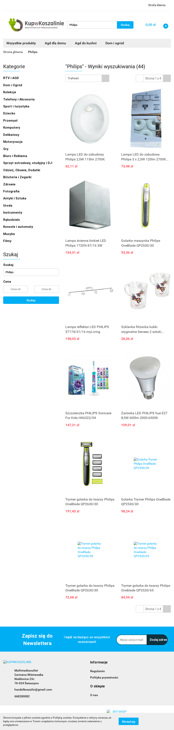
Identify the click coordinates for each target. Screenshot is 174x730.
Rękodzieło (12, 220)
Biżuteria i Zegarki (17, 177)
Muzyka (9, 234)
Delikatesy (11, 135)
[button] (99, 662)
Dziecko (9, 113)
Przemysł (10, 120)
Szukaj (31, 300)
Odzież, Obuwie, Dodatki (22, 170)
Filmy (7, 241)
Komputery (12, 127)
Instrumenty (13, 212)
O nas (94, 695)
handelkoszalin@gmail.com (33, 689)
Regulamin (97, 671)
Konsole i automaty (18, 227)
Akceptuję (128, 721)
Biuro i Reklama (15, 156)
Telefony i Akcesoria (19, 99)
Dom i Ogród (13, 85)
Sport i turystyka (16, 106)
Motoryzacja (13, 142)
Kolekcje (10, 92)
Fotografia (11, 191)
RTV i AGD (11, 78)
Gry (6, 149)
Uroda (8, 205)
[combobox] (87, 78)
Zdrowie (9, 184)
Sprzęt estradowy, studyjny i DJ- (28, 163)
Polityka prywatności (104, 677)
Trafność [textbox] (73, 78)
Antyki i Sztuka (15, 198)
